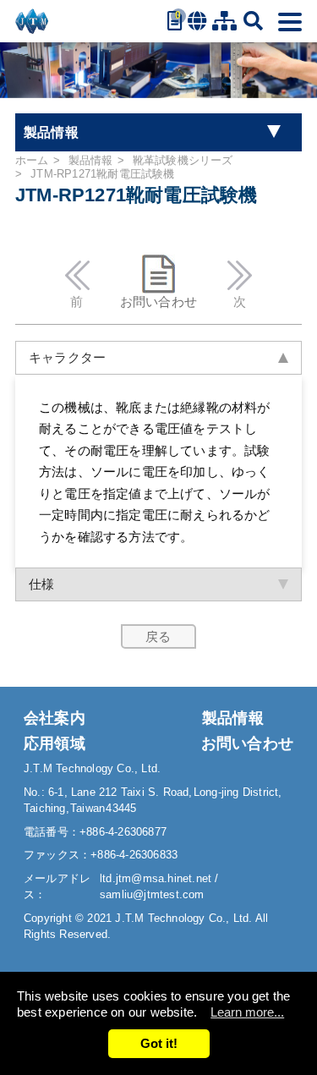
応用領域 (54, 743)
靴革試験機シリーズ (183, 160)
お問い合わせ (158, 301)
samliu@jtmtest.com (152, 894)
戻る (158, 636)
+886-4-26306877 (123, 831)
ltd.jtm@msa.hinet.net (157, 878)
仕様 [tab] (41, 584)
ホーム (32, 160)
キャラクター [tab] (67, 357)
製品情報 (90, 160)
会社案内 (54, 718)
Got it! (159, 1043)
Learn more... (247, 1012)
